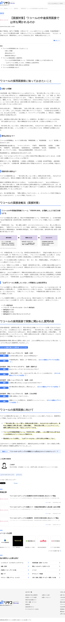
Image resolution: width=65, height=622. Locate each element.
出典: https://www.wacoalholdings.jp (8, 248)
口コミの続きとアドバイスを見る (48, 387)
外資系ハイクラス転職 (30, 597)
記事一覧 (62, 595)
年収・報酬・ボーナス (30, 602)
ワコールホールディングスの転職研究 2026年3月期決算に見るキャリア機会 (33, 496)
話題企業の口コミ (29, 607)
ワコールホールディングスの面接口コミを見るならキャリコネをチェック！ (33, 451)
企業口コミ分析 (46, 595)
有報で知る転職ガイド (30, 600)
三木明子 (12, 465)
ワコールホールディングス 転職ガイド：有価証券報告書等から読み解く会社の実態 (35, 507)
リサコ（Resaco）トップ (6, 8)
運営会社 (62, 611)
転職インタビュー (46, 597)
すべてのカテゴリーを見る (32, 609)
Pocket (16, 483)
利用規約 (62, 609)
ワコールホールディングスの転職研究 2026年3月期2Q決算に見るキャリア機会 (34, 518)
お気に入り (57, 40)
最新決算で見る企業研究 (31, 595)
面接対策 (16, 8)
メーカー (49, 502)
